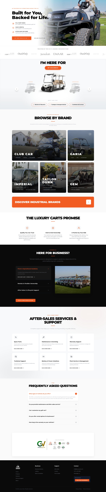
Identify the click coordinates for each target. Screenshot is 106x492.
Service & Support (19, 478)
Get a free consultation (82, 480)
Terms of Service (86, 488)
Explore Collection (39, 38)
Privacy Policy (79, 488)
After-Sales (56, 469)
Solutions (18, 476)
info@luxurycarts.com (78, 469)
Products (18, 474)
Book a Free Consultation (25, 300)
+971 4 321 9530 (77, 471)
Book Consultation (39, 473)
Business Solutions (39, 469)
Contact (56, 471)
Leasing (36, 471)
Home (17, 471)
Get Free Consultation (20, 38)
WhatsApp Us (77, 473)
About (17, 480)
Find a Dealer (57, 473)
